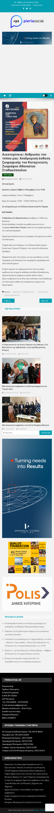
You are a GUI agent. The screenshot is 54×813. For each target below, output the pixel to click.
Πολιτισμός (8, 175)
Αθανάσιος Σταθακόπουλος (23, 292)
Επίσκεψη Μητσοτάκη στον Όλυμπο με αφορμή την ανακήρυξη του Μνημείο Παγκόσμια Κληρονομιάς (25, 625)
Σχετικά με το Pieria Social (21, 5)
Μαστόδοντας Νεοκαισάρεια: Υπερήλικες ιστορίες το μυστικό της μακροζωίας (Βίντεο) (46, 301)
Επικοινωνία (38, 5)
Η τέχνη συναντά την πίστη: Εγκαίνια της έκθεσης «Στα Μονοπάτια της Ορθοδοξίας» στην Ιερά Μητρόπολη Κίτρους (25, 347)
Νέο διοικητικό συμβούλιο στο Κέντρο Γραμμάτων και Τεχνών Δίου (24, 387)
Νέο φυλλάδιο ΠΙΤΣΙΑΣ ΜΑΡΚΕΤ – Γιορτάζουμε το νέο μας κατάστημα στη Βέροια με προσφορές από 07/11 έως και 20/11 (10, 301)
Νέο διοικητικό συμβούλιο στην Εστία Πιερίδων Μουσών (25, 425)
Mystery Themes (39, 810)
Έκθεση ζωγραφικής (12, 295)
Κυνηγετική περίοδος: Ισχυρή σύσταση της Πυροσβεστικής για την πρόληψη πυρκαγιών (23, 660)
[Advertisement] (27, 69)
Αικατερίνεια (43, 292)
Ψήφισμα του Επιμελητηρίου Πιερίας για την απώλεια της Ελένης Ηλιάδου (27, 633)
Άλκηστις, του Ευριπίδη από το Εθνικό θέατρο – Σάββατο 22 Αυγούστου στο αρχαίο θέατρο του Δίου (28, 652)
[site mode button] (45, 95)
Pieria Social (26, 179)
